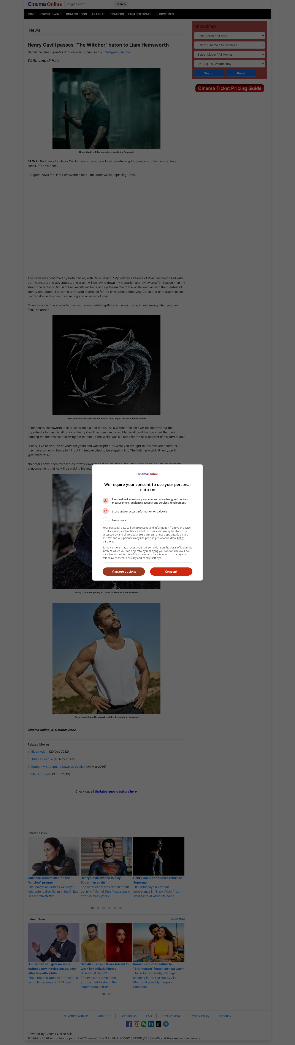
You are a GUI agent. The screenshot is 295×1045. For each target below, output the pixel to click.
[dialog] (147, 522)
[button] (147, 520)
